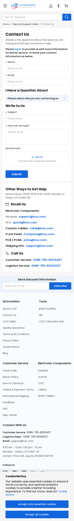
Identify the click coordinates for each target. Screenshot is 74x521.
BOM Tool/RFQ (47, 308)
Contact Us (9, 315)
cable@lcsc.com (41, 228)
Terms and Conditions (16, 334)
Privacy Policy (11, 340)
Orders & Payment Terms (18, 389)
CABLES (42, 389)
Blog (5, 353)
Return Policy (10, 377)
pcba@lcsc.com (35, 240)
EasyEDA (43, 370)
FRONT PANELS (46, 396)
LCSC (41, 383)
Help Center (10, 415)
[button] (50, 6)
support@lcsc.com (32, 217)
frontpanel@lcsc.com (39, 234)
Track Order (10, 370)
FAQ (5, 408)
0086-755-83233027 (46, 266)
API (41, 315)
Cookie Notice (11, 347)
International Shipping (16, 396)
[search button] (66, 17)
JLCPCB (42, 377)
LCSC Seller (9, 321)
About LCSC (10, 308)
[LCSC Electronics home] (23, 5)
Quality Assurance (14, 328)
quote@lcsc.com (25, 222)
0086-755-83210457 (47, 260)
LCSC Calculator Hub (51, 321)
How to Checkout (13, 383)
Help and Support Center (25, 24)
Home (6, 24)
